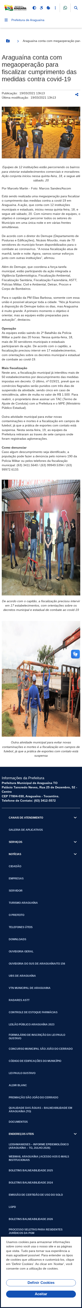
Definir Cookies (41, 1283)
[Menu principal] (6, 20)
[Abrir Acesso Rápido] (55, 7)
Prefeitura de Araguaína (27, 20)
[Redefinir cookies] (48, 7)
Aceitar (41, 1294)
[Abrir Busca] (76, 7)
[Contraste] (34, 7)
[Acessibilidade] (41, 7)
